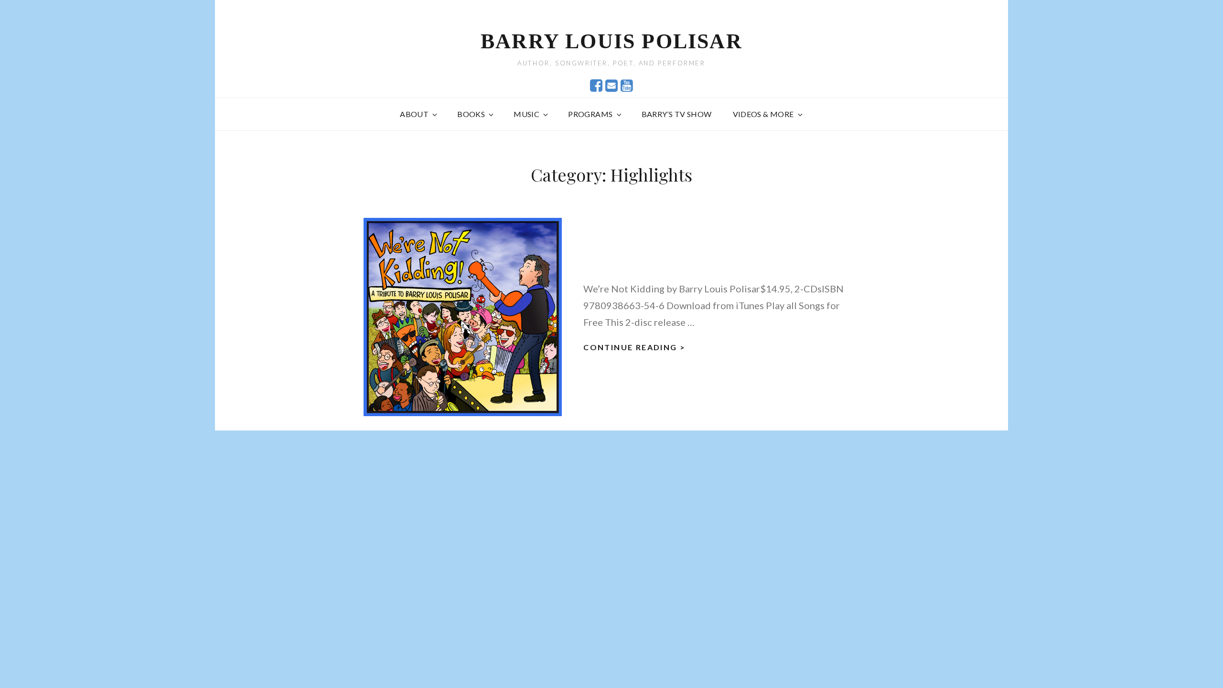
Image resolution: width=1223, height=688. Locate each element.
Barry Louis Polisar (611, 41)
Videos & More (763, 113)
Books (471, 113)
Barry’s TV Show (677, 113)
